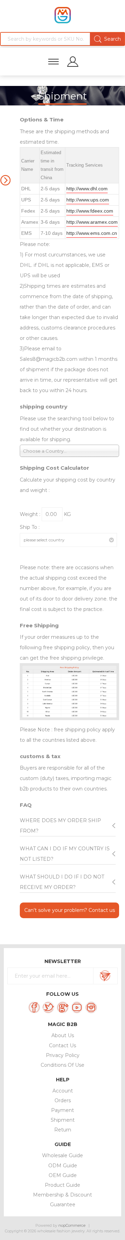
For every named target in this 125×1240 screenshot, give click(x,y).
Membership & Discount (62, 1195)
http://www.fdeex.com (89, 211)
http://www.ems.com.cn (91, 233)
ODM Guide (62, 1165)
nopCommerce (71, 1225)
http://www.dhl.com (87, 188)
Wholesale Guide (62, 1155)
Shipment (63, 1120)
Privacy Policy (63, 1055)
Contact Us (62, 1045)
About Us (62, 1035)
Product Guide (62, 1185)
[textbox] (62, 39)
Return (62, 1130)
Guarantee (62, 1204)
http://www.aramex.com (92, 222)
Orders (63, 1100)
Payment (62, 1110)
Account (62, 1091)
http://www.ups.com (87, 199)
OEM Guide (63, 1175)
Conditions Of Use (62, 1065)
